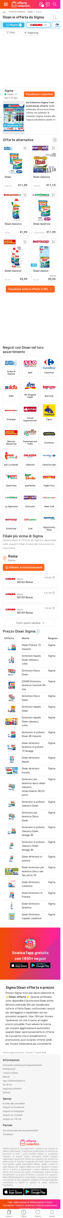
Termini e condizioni (25, 1205)
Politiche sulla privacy (46, 1205)
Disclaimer (8, 1205)
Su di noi (7, 1084)
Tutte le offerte (16, 12)
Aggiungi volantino (12, 1088)
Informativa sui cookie (30, 1208)
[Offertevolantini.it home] (21, 4)
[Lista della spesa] (48, 4)
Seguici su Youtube (12, 1115)
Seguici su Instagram (13, 1111)
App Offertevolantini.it (14, 1080)
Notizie (6, 1092)
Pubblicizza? (9, 1069)
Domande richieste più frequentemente (22, 1065)
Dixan (30, 12)
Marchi (6, 1076)
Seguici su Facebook (13, 1107)
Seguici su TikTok (12, 1119)
